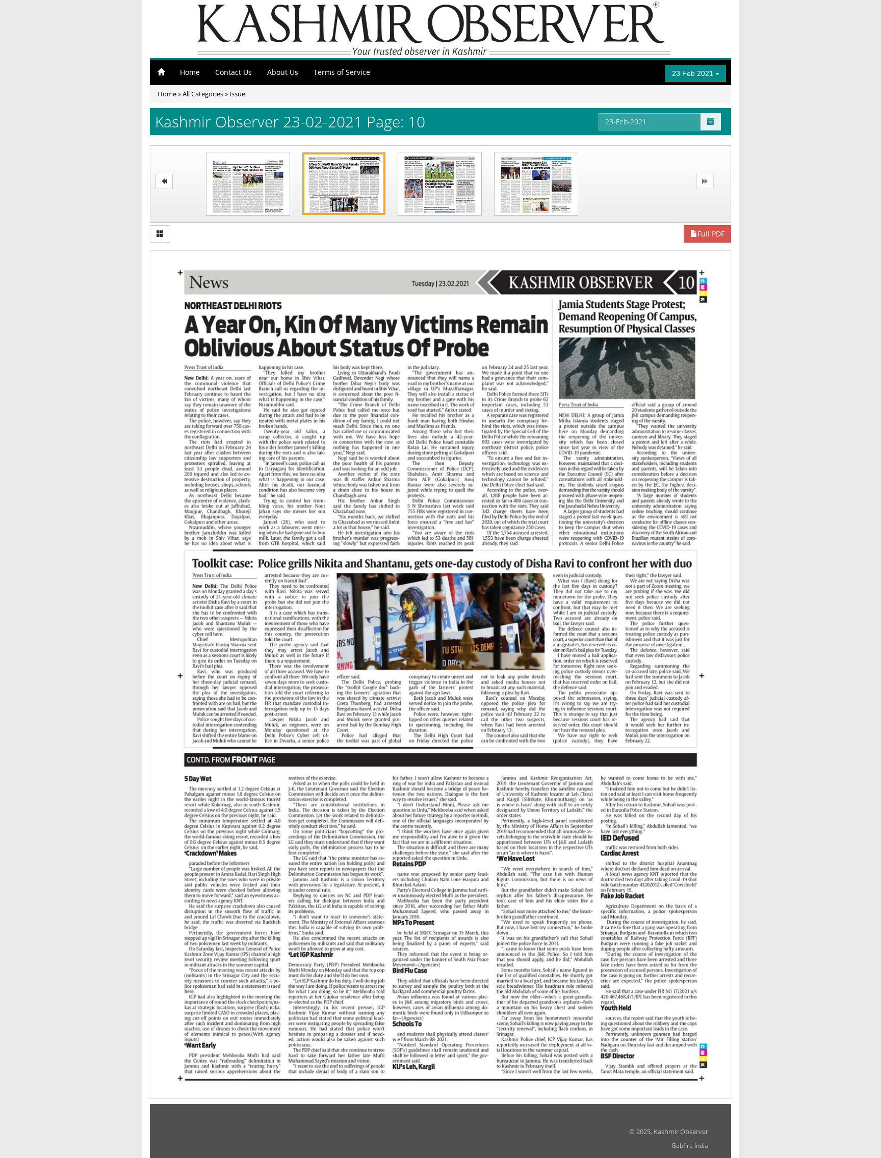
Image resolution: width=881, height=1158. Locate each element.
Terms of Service (342, 72)
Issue (237, 93)
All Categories (203, 93)
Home (190, 72)
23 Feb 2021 (693, 73)
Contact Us (233, 72)
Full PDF (710, 234)
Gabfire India (689, 1145)
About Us (282, 72)
